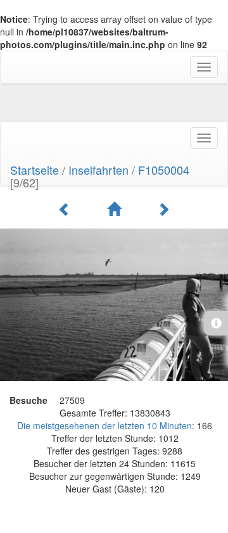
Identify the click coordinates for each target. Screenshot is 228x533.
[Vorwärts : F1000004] (163, 209)
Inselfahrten (98, 169)
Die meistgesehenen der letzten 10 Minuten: (107, 425)
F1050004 (163, 169)
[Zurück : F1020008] (66, 209)
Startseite (34, 169)
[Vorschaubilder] (116, 209)
